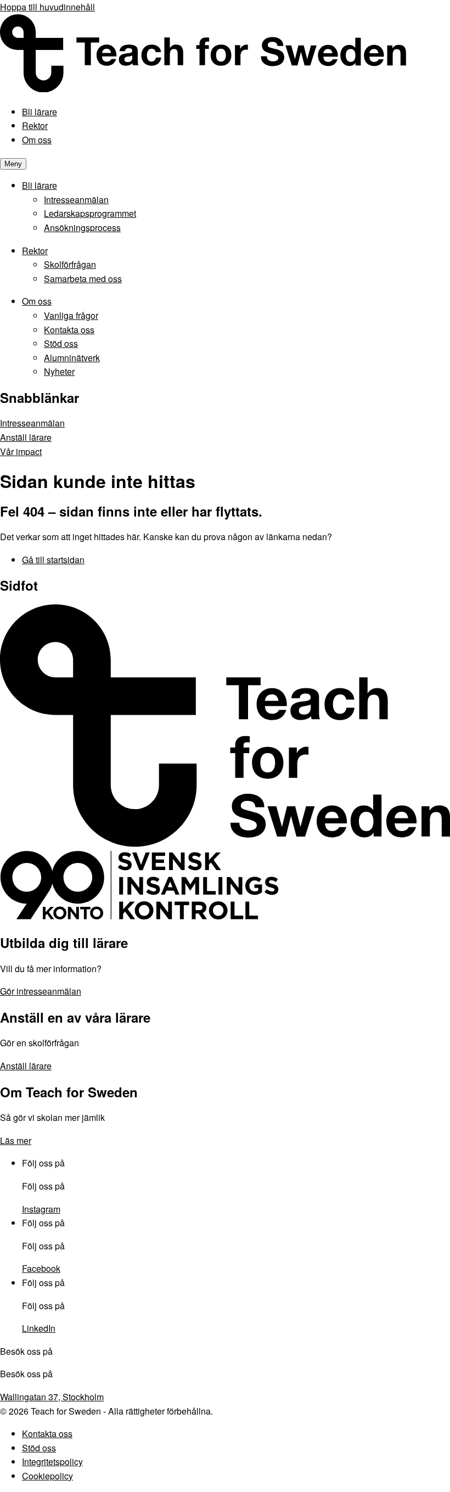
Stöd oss (39, 1447)
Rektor (35, 125)
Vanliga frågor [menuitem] (71, 315)
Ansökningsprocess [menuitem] (82, 227)
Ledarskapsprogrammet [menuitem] (90, 213)
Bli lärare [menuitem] (39, 185)
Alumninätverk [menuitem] (72, 357)
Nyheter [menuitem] (59, 371)
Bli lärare (39, 111)
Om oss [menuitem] (37, 301)
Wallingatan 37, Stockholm (52, 1396)
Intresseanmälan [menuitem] (76, 199)
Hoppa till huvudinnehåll (47, 7)
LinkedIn (38, 1328)
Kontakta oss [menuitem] (69, 329)
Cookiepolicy (47, 1475)
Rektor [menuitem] (35, 250)
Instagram (41, 1209)
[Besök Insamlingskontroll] (139, 916)
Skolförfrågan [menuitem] (70, 264)
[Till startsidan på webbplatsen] (225, 844)
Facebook (41, 1268)
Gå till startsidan (53, 559)
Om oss (37, 139)
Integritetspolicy (52, 1461)
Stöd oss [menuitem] (61, 343)
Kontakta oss (47, 1433)
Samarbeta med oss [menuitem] (83, 278)
